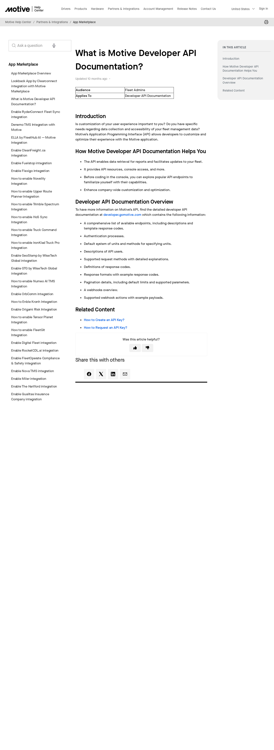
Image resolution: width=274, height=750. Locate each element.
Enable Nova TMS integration (32, 371)
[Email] (125, 374)
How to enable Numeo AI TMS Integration (33, 283)
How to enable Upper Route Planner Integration (31, 194)
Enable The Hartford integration (34, 386)
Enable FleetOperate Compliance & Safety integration (35, 360)
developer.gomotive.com (122, 214)
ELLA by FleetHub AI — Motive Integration (33, 140)
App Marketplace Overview (31, 73)
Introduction (231, 59)
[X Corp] (101, 374)
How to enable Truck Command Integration (34, 232)
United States (240, 9)
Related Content (234, 91)
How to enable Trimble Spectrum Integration (35, 207)
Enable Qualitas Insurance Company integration (30, 396)
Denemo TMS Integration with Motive (33, 127)
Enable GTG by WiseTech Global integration (34, 271)
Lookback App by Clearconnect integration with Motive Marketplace (34, 86)
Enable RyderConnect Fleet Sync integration (35, 114)
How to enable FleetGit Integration (28, 332)
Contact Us (208, 9)
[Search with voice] (54, 45)
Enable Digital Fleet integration (34, 342)
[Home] (24, 9)
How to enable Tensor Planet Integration (32, 319)
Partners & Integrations (52, 22)
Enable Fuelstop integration (31, 163)
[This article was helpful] (135, 348)
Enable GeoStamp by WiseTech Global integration (34, 258)
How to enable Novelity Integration (28, 181)
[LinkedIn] (113, 374)
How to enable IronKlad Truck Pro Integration (35, 245)
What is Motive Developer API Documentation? (33, 101)
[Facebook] (89, 374)
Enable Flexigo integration (30, 171)
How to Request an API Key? (105, 327)
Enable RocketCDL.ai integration (34, 350)
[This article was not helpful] (147, 348)
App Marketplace (84, 22)
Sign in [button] (263, 9)
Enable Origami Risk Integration (34, 309)
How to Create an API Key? (104, 320)
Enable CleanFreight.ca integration (28, 153)
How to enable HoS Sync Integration (29, 219)
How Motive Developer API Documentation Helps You (241, 68)
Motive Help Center (18, 22)
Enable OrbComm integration (32, 294)
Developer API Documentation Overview (243, 80)
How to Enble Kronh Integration (34, 301)
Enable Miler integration (28, 378)
